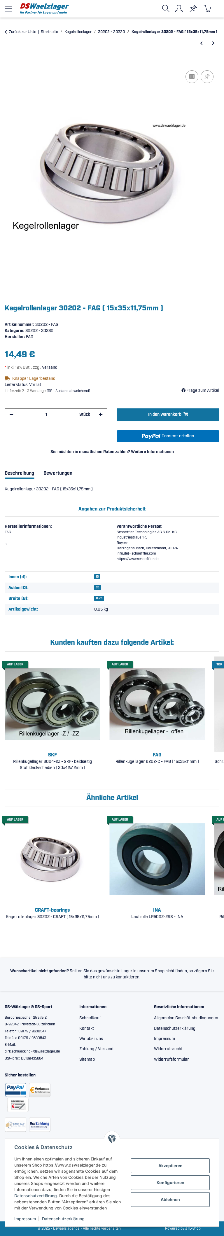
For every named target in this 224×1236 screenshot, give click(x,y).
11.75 (99, 598)
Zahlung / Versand (96, 1049)
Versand (49, 367)
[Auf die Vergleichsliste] (192, 76)
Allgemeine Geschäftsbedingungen (186, 1018)
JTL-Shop (193, 1228)
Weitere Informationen (152, 451)
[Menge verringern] (11, 415)
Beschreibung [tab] (19, 473)
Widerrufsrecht (168, 1049)
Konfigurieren (170, 1182)
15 (97, 577)
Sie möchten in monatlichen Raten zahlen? (112, 451)
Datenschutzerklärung (35, 1195)
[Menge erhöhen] (100, 415)
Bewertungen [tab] (57, 473)
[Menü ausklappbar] (8, 6)
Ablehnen (170, 1199)
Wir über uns (91, 1038)
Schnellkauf (90, 1018)
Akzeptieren (170, 1165)
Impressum (25, 1218)
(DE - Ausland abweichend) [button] (68, 391)
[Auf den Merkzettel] (207, 76)
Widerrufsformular (171, 1059)
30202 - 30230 (39, 330)
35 (97, 587)
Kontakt (86, 1028)
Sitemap (87, 1059)
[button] (167, 9)
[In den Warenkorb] (9, 62)
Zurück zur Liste (22, 31)
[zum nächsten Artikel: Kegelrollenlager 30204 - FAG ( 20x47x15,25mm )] (213, 43)
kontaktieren (127, 977)
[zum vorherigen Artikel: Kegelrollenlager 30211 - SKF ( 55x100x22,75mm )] (201, 43)
